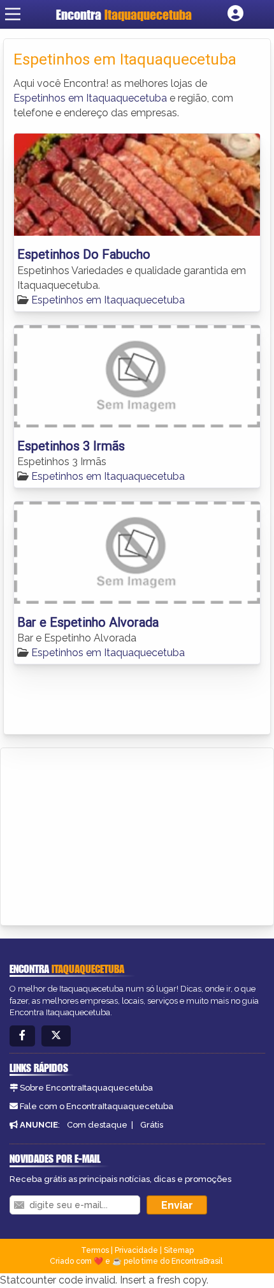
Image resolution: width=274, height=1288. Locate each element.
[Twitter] (56, 1035)
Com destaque (97, 1125)
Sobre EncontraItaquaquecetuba (86, 1087)
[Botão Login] (235, 14)
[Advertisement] (105, 834)
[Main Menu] (12, 14)
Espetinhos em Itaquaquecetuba (90, 98)
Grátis (151, 1125)
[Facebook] (22, 1035)
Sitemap (179, 1250)
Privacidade (136, 1250)
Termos (95, 1250)
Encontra (124, 14)
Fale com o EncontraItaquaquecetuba (96, 1106)
